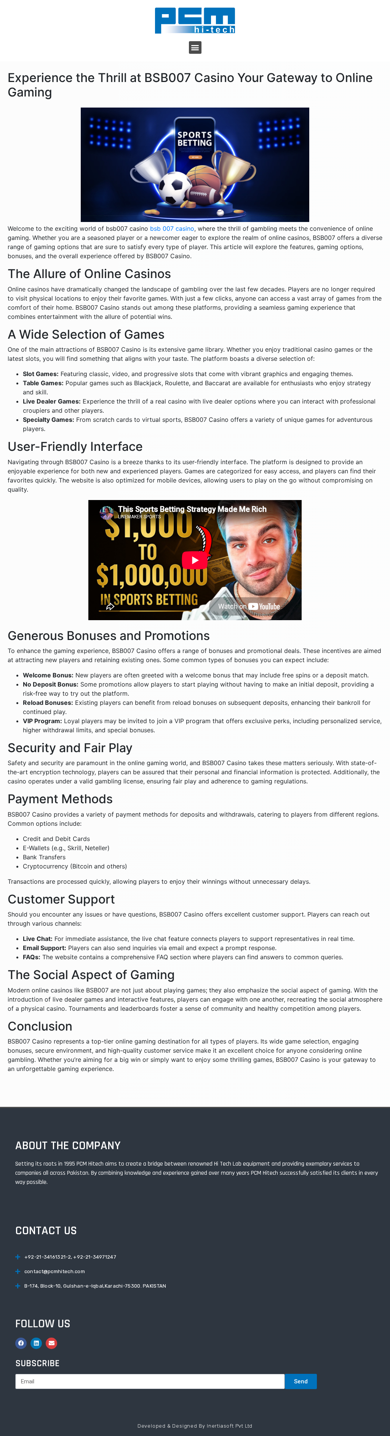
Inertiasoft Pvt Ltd (230, 1426)
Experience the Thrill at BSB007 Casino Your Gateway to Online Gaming (190, 85)
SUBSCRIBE (37, 1363)
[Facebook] (21, 1343)
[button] (195, 47)
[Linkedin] (36, 1343)
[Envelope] (51, 1343)
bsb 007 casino (172, 228)
